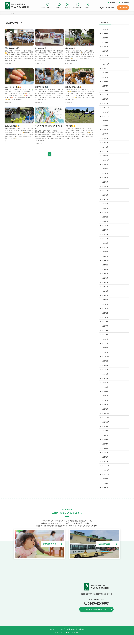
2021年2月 (105, 295)
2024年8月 (105, 125)
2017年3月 (105, 453)
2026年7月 (105, 29)
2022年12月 (105, 208)
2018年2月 (105, 404)
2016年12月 (105, 466)
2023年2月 (105, 199)
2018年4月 (105, 396)
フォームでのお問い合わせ (95, 609)
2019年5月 (105, 378)
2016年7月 (105, 487)
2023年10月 (105, 169)
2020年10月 (105, 313)
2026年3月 (105, 47)
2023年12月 (105, 160)
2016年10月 (105, 474)
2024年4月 (105, 143)
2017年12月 (105, 413)
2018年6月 (105, 387)
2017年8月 (105, 431)
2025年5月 (105, 86)
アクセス (52, 629)
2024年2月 (105, 151)
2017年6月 (105, 439)
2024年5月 (105, 138)
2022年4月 (105, 239)
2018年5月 (105, 391)
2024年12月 (105, 108)
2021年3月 (105, 291)
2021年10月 (105, 265)
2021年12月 (105, 256)
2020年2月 (105, 343)
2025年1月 (105, 103)
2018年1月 (105, 409)
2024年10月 (105, 116)
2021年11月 (105, 260)
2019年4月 (105, 383)
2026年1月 (105, 55)
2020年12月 (105, 304)
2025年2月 (105, 99)
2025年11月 (105, 64)
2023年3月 (105, 195)
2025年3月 (105, 95)
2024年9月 (105, 121)
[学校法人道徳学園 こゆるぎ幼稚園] (17, 6)
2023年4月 (105, 191)
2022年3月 (105, 243)
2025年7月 (105, 77)
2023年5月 (105, 186)
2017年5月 (105, 444)
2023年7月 (105, 177)
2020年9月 (105, 317)
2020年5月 (105, 335)
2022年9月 (105, 221)
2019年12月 (105, 352)
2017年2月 (105, 457)
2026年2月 (105, 51)
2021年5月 (105, 282)
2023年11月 (105, 164)
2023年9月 (105, 173)
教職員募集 (113, 3)
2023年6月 (105, 182)
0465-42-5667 (108, 7)
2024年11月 (105, 112)
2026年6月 (105, 33)
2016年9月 (105, 479)
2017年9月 (105, 426)
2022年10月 (105, 217)
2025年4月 (105, 90)
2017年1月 (105, 461)
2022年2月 (105, 247)
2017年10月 (105, 422)
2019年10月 (105, 361)
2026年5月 (105, 38)
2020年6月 (105, 330)
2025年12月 (105, 60)
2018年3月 (105, 400)
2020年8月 (105, 322)
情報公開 (81, 629)
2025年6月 (105, 81)
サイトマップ (61, 629)
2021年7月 (105, 274)
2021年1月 (105, 300)
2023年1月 (105, 204)
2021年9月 (105, 269)
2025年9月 (105, 73)
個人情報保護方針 (72, 629)
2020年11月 (105, 308)
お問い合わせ (123, 7)
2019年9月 (105, 365)
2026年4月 (105, 42)
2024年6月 (105, 134)
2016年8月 (105, 483)
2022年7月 (105, 226)
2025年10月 (105, 68)
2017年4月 (105, 448)
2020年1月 (105, 348)
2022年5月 (105, 234)
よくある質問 (124, 3)
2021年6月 (105, 278)
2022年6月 (105, 230)
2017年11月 (105, 418)
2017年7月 (105, 435)
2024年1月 (105, 156)
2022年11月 (105, 212)
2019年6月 (105, 374)
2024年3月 (105, 147)
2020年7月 (105, 326)
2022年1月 (105, 252)
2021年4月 (105, 287)
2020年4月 (105, 339)
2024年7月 (105, 130)
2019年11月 (105, 357)
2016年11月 (105, 470)
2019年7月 (105, 370)
